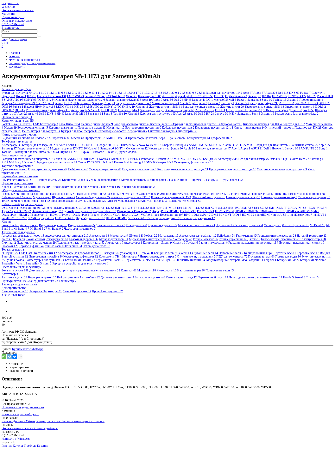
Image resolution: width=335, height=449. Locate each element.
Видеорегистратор (81, 225)
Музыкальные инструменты (150, 239)
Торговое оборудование (17, 165)
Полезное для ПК (307, 127)
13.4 (95, 92)
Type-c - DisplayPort (75, 214)
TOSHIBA (46, 99)
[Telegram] (9, 356)
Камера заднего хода (181, 277)
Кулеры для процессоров (79, 131)
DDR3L (8, 110)
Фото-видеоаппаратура (24, 59)
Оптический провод (46, 211)
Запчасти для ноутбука (16, 89)
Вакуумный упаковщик (121, 253)
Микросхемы (59, 138)
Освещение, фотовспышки (193, 162)
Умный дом (272, 225)
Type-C (47, 218)
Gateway (318, 92)
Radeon (41, 138)
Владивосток (10, 3)
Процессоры (95, 138)
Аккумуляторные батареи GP (226, 260)
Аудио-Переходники (76, 211)
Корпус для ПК (293, 124)
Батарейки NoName (314, 260)
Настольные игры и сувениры (21, 267)
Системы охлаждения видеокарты (172, 131)
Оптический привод (17, 117)
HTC (115, 145)
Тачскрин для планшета (32, 152)
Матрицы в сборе (165, 103)
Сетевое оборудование (93, 197)
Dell (283, 92)
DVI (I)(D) (233, 214)
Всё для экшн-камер (253, 159)
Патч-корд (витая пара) (243, 197)
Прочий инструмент (107, 291)
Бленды (210, 159)
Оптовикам (96, 421)
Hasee (29, 106)
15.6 (121, 92)
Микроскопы (127, 200)
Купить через (27, 349)
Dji (286, 159)
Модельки (146, 270)
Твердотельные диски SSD (264, 106)
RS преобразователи (62, 200)
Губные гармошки (233, 239)
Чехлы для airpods (96, 246)
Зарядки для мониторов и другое (196, 124)
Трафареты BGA (223, 138)
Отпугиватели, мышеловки (196, 256)
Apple (259, 92)
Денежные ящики (14, 169)
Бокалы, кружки (15, 270)
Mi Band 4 (21, 228)
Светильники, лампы (79, 260)
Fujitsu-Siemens (236, 96)
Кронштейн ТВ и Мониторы (119, 256)
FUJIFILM (89, 159)
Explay (86, 152)
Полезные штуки (261, 256)
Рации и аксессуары (213, 242)
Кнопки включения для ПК (262, 124)
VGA (69, 218)
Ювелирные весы (164, 253)
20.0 (175, 92)
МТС (251, 145)
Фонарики (73, 246)
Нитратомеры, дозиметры (158, 256)
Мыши (10, 127)
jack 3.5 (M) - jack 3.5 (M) (158, 207)
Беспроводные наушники (143, 127)
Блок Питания (69, 124)
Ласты (166, 242)
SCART (34, 218)
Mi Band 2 (317, 225)
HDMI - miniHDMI (299, 211)
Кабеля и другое (14, 186)
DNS (294, 92)
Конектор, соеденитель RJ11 (130, 197)
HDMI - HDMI (246, 211)
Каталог (14, 56)
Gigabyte (8, 96)
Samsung (92, 96)
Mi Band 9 (55, 228)
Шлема (136, 235)
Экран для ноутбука (17, 92)
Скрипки (9, 242)
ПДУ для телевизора (231, 256)
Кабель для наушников (178, 127)
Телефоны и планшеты (17, 141)
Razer (242, 99)
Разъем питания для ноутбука (48, 110)
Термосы (256, 225)
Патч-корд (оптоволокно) (279, 197)
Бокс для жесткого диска (201, 106)
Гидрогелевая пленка (33, 148)
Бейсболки (226, 235)
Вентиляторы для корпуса (41, 131)
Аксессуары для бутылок (44, 260)
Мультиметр (42, 197)
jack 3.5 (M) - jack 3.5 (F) (122, 207)
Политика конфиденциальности (23, 407)
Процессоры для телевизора (147, 138)
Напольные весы (231, 253)
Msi (135, 110)
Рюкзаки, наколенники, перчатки (253, 242)
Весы (144, 253)
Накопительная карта (74, 421)
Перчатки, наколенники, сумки (301, 242)
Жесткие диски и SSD (165, 106)
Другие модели (129, 152)
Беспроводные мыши (32, 127)
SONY (30, 99)
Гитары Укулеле (205, 239)
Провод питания (311, 99)
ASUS (194, 96)
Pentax (163, 159)
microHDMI (264, 214)
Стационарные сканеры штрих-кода (282, 169)
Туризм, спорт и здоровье (18, 232)
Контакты (8, 414)
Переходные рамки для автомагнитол (255, 277)
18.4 (158, 92)
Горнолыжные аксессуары (276, 235)
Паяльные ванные (63, 193)
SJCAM (8, 162)
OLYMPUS (131, 159)
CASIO (73, 159)
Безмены (185, 253)
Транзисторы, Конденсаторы (189, 138)
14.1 (112, 92)
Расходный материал (122, 193)
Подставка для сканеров (139, 169)
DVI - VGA (205, 211)
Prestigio (181, 145)
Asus (271, 92)
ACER (168, 96)
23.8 (201, 92)
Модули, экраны (63, 148)
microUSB (281, 214)
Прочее (198, 179)
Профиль (30, 445)
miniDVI (319, 214)
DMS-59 (217, 214)
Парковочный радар (213, 277)
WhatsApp (8, 6)
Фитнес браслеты (295, 225)
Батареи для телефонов (40, 145)
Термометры (135, 260)
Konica (104, 159)
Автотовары (10, 274)
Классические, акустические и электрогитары (293, 239)
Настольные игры (191, 270)
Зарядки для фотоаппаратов (56, 162)
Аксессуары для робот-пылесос (80, 253)
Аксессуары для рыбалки (197, 235)
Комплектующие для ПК (18, 120)
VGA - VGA (140, 214)
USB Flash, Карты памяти (38, 253)
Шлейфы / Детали (288, 110)
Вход (5, 39)
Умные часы (54, 246)
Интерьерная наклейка (46, 256)
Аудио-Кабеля (92, 207)
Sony (105, 96)
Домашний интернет (110, 225)
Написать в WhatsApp (16, 438)
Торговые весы (308, 253)
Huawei (44, 96)
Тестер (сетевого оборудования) (24, 200)
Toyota (312, 277)
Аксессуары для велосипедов (23, 235)
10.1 (36, 92)
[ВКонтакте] (14, 356)
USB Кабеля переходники (21, 207)
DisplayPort (202, 214)
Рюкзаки (241, 225)
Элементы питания (190, 260)
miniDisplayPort (301, 214)
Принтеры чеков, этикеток (47, 169)
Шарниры (185, 110)
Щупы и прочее (63, 197)
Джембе (253, 239)
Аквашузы (114, 242)
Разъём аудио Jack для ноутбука (297, 113)
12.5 (78, 92)
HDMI (248, 214)
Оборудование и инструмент (21, 190)
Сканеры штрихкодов (105, 169)
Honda (288, 277)
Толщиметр (67, 280)
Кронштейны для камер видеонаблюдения (91, 179)
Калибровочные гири (259, 253)
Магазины (8, 13)
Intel (122, 138)
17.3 (149, 92)
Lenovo (58, 96)
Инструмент (241, 193)
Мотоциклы (119, 235)
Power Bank (10, 225)
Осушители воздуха (152, 200)
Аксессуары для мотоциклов (66, 235)
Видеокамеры (50, 179)
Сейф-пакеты (78, 169)
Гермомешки (246, 235)
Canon (60, 159)
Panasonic (149, 159)
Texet (112, 152)
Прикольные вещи (219, 270)
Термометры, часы (110, 260)
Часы (150, 260)
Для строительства (14, 287)
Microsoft (221, 99)
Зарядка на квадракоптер (133, 103)
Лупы (111, 200)
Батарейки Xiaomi (39, 263)
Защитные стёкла (304, 145)
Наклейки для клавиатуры (86, 99)
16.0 (131, 92)
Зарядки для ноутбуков (123, 99)
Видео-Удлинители (90, 218)
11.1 (53, 92)
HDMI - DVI (224, 211)
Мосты (77, 138)
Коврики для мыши (63, 127)
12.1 (70, 92)
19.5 (167, 92)
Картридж (36, 186)
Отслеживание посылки (18, 10)
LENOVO (297, 96)
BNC (188, 214)
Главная (14, 52)
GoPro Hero (299, 159)
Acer (248, 92)
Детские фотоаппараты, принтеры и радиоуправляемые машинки (74, 270)
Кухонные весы (205, 253)
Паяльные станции (91, 193)
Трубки (192, 242)
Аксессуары (11, 145)
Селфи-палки (137, 148)
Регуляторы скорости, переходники (122, 131)
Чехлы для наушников (80, 228)
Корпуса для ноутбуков (158, 113)
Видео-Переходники (167, 214)
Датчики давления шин (117, 277)
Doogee (104, 145)
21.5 (184, 92)
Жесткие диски (232, 106)
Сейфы (212, 179)
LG (70, 96)
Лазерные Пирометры (45, 291)
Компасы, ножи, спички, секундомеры (40, 239)
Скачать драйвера (46, 428)
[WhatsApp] (4, 356)
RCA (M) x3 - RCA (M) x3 (308, 207)
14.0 (104, 92)
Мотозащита (168, 235)
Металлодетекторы (135, 179)
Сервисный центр (13, 17)
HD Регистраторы (15, 179)
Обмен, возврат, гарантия (43, 421)
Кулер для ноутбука (262, 103)
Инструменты (136, 225)
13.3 (87, 92)
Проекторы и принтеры (17, 183)
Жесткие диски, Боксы (97, 124)
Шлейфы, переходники (197, 218)
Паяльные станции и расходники (25, 193)
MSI (79, 96)
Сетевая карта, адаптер (314, 197)
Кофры (150, 235)
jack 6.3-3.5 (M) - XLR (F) (272, 207)
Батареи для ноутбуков (223, 92)
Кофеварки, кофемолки (80, 256)
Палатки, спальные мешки (36, 242)
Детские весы (286, 253)
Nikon (117, 159)
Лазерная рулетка (15, 291)
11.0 (44, 92)
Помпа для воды (288, 256)
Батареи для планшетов (213, 148)
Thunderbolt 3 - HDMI (45, 214)
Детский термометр (312, 235)
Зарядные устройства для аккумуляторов (80, 263)
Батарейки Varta (13, 263)
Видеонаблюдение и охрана (20, 176)
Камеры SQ (164, 162)
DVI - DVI (188, 211)
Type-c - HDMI (101, 214)
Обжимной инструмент (208, 197)
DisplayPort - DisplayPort (134, 211)
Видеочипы (11, 138)
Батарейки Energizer (262, 260)
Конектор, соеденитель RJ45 (171, 197)
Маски (179, 242)
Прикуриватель (14, 280)
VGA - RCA (122, 214)
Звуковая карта (231, 124)
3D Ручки (10, 253)
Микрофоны (158, 179)
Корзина (42, 445)
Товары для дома (13, 249)
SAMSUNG (17, 66)
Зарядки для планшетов (273, 145)
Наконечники (180, 179)
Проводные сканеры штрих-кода (232, 169)
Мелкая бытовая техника (196, 225)
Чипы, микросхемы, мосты (19, 134)
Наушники (115, 127)
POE (33, 179)
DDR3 (320, 106)
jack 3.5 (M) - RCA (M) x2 (235, 207)
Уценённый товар (13, 294)
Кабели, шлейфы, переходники (22, 204)
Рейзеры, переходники (163, 218)
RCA (22, 218)
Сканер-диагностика (42, 280)
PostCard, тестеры (216, 193)
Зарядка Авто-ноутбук (18, 103)
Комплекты (151, 242)
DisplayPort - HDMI (165, 211)
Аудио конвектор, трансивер (61, 207)
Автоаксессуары (14, 277)
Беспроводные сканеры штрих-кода (182, 169)
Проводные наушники (212, 127)
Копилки (128, 270)
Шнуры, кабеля (230, 179)
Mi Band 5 (38, 228)
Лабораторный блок (17, 197)
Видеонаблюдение (53, 225)
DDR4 (20, 110)
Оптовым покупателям (17, 20)
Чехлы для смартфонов (166, 148)
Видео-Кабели (104, 211)
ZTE (241, 145)
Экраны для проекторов (138, 186)
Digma (65, 152)
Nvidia (28, 138)
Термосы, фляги (31, 246)
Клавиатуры (149, 96)
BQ (81, 145)
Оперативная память (299, 106)
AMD (111, 138)
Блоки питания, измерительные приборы (295, 193)
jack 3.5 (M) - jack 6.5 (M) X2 (197, 207)
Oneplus (168, 145)
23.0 (192, 92)
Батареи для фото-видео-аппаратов (32, 63)
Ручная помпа (15, 260)
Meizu (155, 145)
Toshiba (118, 96)
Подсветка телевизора (184, 200)
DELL (207, 96)
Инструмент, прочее (187, 193)
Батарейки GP (288, 260)
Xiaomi (131, 96)
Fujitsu (305, 92)
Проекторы (110, 186)
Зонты (7, 239)
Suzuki (299, 277)
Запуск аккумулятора (150, 277)
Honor (21, 96)
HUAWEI (279, 96)
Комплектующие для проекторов (77, 186)
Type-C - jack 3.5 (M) (16, 211)
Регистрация (18, 39)
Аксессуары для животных (19, 284)
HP (31, 96)
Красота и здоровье (162, 225)
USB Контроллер (45, 124)
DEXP (91, 145)
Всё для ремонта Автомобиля (78, 277)
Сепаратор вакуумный (155, 193)
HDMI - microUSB (271, 211)
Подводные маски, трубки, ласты (80, 242)
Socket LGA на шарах (17, 124)
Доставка (19, 421)
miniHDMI (10, 218)
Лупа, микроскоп (91, 200)
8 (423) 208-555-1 (13, 24)
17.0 (139, 92)
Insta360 (275, 159)
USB (59, 218)
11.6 (61, 92)
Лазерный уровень (77, 291)
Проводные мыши (92, 127)
